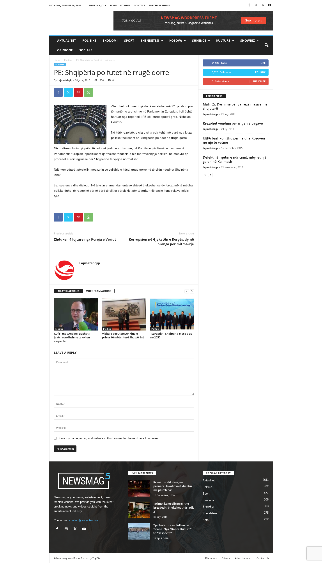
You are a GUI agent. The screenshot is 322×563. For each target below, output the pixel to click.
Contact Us (263, 558)
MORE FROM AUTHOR (98, 291)
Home (57, 59)
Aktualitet (66, 40)
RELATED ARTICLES (68, 291)
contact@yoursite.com (83, 520)
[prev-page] (186, 291)
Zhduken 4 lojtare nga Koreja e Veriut (85, 239)
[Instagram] (256, 5)
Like (262, 62)
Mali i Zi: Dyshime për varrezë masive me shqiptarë (235, 106)
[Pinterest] (78, 92)
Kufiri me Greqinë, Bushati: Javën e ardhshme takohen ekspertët (72, 337)
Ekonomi (110, 40)
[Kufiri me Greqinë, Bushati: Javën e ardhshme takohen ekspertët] (76, 314)
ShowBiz (247, 40)
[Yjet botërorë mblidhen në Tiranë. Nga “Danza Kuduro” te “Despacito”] (139, 531)
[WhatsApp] (88, 92)
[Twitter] (262, 5)
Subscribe (259, 81)
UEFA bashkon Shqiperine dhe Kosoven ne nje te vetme (234, 140)
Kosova (175, 40)
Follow (260, 72)
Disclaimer (211, 558)
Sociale (85, 50)
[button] (266, 45)
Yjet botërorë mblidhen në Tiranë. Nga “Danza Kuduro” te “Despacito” (172, 529)
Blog (113, 5)
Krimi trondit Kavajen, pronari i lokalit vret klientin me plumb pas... (172, 486)
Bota (206, 520)
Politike (89, 40)
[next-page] (192, 291)
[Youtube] (269, 5)
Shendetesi (150, 40)
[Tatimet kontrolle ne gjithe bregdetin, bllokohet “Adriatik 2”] (139, 510)
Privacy (226, 558)
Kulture (223, 40)
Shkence (199, 40)
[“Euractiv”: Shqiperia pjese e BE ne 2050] (172, 314)
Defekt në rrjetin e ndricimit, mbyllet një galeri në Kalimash (235, 159)
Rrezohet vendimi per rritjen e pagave (233, 123)
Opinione (65, 50)
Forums (125, 5)
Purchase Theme (159, 5)
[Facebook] (249, 5)
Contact (139, 5)
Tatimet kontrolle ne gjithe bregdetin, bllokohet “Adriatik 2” (173, 507)
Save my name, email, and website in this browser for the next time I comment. (108, 438)
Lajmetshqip (64, 80)
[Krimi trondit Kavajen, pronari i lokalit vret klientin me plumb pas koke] (139, 488)
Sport (129, 40)
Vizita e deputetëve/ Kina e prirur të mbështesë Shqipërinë (123, 335)
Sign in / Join (97, 5)
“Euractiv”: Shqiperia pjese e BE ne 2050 (171, 335)
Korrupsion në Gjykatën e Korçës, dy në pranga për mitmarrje (161, 241)
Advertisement (243, 558)
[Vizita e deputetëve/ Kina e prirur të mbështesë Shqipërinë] (124, 314)
